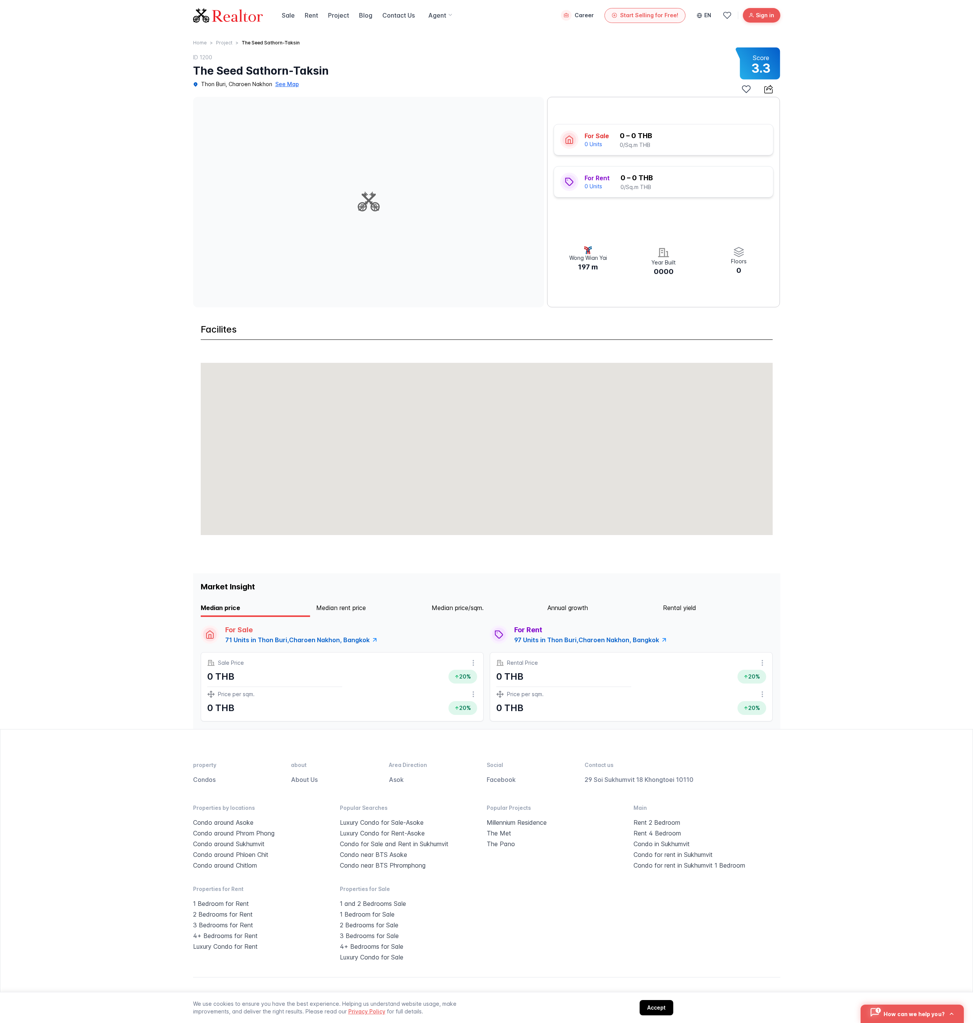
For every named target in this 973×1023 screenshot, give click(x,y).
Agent (437, 15)
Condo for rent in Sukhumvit (673, 854)
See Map (287, 84)
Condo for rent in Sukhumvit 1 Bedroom (689, 865)
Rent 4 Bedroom (657, 833)
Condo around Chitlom (225, 865)
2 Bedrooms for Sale (369, 925)
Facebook (501, 779)
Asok (396, 779)
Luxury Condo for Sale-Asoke (382, 822)
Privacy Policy (366, 1011)
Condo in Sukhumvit (662, 844)
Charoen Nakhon (250, 84)
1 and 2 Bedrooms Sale (373, 903)
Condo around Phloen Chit (230, 854)
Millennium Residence (517, 822)
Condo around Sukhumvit (229, 844)
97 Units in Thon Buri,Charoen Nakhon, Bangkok (586, 640)
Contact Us (398, 15)
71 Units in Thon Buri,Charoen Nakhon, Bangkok (297, 640)
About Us (304, 779)
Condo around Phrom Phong (234, 833)
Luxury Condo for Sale (371, 957)
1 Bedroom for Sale (367, 914)
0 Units (593, 144)
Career (584, 15)
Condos (204, 779)
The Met (499, 833)
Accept (656, 1007)
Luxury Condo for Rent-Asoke (382, 833)
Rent (311, 15)
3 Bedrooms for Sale (369, 936)
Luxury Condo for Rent (225, 946)
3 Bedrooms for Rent (223, 925)
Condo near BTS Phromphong (383, 865)
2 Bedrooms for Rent (223, 914)
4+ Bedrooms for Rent (225, 936)
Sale (288, 15)
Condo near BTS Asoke (373, 854)
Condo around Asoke (223, 822)
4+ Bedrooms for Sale (371, 946)
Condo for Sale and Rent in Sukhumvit (394, 844)
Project (338, 15)
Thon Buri (213, 84)
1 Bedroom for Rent (221, 903)
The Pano (501, 844)
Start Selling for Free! (649, 15)
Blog (365, 15)
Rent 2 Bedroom (657, 822)
